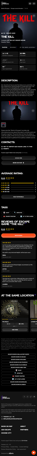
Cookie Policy (14, 447)
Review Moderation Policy (8, 449)
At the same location (28, 47)
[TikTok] (30, 396)
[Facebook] (24, 396)
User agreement (21, 449)
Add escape (6, 430)
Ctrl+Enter (24, 152)
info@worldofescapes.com (12, 419)
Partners (24, 430)
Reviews (13, 47)
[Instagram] (27, 396)
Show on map (6, 426)
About (23, 426)
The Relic (5, 322)
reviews (8, 179)
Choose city (6, 433)
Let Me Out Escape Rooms (16, 40)
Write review (18, 235)
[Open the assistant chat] (33, 453)
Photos (4, 47)
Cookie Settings (23, 447)
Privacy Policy (5, 447)
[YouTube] (34, 396)
